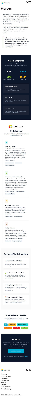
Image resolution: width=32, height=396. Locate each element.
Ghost (16, 394)
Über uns (4, 374)
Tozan (20, 394)
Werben (3, 384)
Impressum (4, 378)
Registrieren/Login (6, 389)
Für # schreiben (5, 386)
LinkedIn (26, 356)
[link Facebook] (27, 370)
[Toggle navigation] (30, 2)
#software (12, 324)
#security (16, 327)
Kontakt (3, 382)
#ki (5, 324)
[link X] (30, 370)
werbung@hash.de (16, 351)
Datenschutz (5, 380)
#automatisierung (22, 324)
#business (24, 327)
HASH (6, 394)
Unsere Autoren (6, 376)
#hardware (7, 327)
